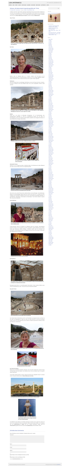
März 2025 (50, 58)
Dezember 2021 (51, 105)
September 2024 (51, 64)
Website (11, 450)
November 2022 (51, 91)
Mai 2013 (50, 224)
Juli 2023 (50, 81)
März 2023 (50, 86)
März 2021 (50, 117)
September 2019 (51, 140)
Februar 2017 (51, 172)
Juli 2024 (50, 67)
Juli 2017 (50, 165)
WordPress (58, 464)
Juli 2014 (50, 210)
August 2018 (50, 154)
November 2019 (51, 137)
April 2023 (50, 85)
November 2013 (51, 218)
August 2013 (50, 220)
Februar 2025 (51, 59)
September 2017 (51, 163)
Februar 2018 (51, 158)
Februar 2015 (51, 201)
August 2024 (50, 66)
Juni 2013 (50, 223)
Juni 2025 (50, 54)
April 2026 (50, 44)
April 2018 (50, 156)
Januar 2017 (50, 173)
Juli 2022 (50, 96)
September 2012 (51, 228)
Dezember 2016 (51, 174)
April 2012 (50, 232)
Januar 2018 (50, 159)
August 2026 (50, 39)
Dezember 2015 (51, 188)
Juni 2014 (50, 211)
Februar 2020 (51, 133)
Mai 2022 (50, 99)
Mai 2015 (50, 197)
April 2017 (50, 169)
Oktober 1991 (51, 243)
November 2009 (51, 238)
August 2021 (50, 110)
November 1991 (51, 242)
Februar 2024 (51, 72)
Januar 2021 (50, 119)
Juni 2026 (50, 41)
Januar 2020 (50, 135)
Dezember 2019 (51, 136)
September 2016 (51, 178)
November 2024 (51, 62)
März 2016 (50, 186)
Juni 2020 (50, 128)
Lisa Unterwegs (15, 3)
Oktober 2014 (51, 206)
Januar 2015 (50, 202)
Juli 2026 (50, 40)
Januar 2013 (50, 225)
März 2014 (50, 215)
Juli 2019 (50, 142)
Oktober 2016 (51, 177)
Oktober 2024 (51, 63)
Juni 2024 (50, 68)
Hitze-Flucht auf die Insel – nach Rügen (54, 32)
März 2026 (50, 45)
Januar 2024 (50, 73)
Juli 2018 (50, 155)
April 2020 (50, 131)
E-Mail (11, 447)
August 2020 (50, 126)
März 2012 (50, 233)
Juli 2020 (50, 127)
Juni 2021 (50, 113)
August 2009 (50, 239)
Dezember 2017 (51, 160)
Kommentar (12, 434)
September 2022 (51, 94)
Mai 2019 (50, 145)
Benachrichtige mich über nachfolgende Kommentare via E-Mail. (19, 454)
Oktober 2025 (51, 50)
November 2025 (51, 49)
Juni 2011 (50, 234)
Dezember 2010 (51, 237)
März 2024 (50, 71)
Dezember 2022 (51, 90)
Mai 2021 (50, 114)
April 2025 (50, 57)
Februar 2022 (51, 103)
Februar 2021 (51, 118)
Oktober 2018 (51, 151)
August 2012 (50, 229)
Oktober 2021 (51, 108)
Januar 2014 (50, 216)
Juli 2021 (50, 112)
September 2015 (51, 192)
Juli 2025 (50, 53)
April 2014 (50, 214)
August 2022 (50, 95)
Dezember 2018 (51, 149)
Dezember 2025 (51, 48)
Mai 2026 (50, 43)
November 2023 (51, 76)
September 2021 (51, 109)
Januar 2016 (50, 187)
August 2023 (50, 80)
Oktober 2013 (51, 219)
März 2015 (50, 200)
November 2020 (51, 122)
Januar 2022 (50, 104)
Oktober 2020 (51, 123)
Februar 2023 (51, 87)
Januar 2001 (50, 241)
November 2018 (51, 150)
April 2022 (50, 100)
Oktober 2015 (51, 191)
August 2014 (50, 209)
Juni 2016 (50, 182)
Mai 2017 (50, 168)
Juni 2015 (50, 196)
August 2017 (50, 164)
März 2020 (50, 132)
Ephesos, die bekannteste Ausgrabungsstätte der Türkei (24, 8)
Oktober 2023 (51, 77)
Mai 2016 (50, 183)
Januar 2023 (50, 89)
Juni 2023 (50, 82)
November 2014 (51, 205)
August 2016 (50, 179)
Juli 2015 (50, 195)
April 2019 (50, 146)
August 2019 (50, 141)
